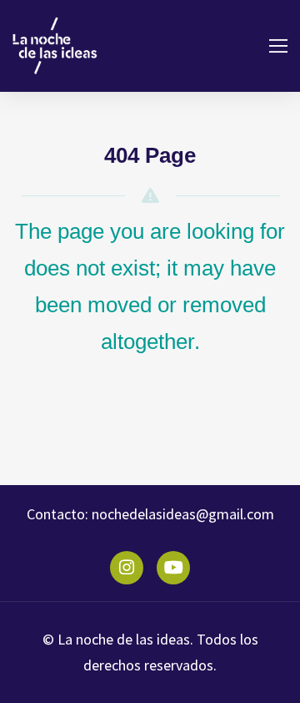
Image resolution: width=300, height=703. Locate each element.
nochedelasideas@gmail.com (181, 513)
